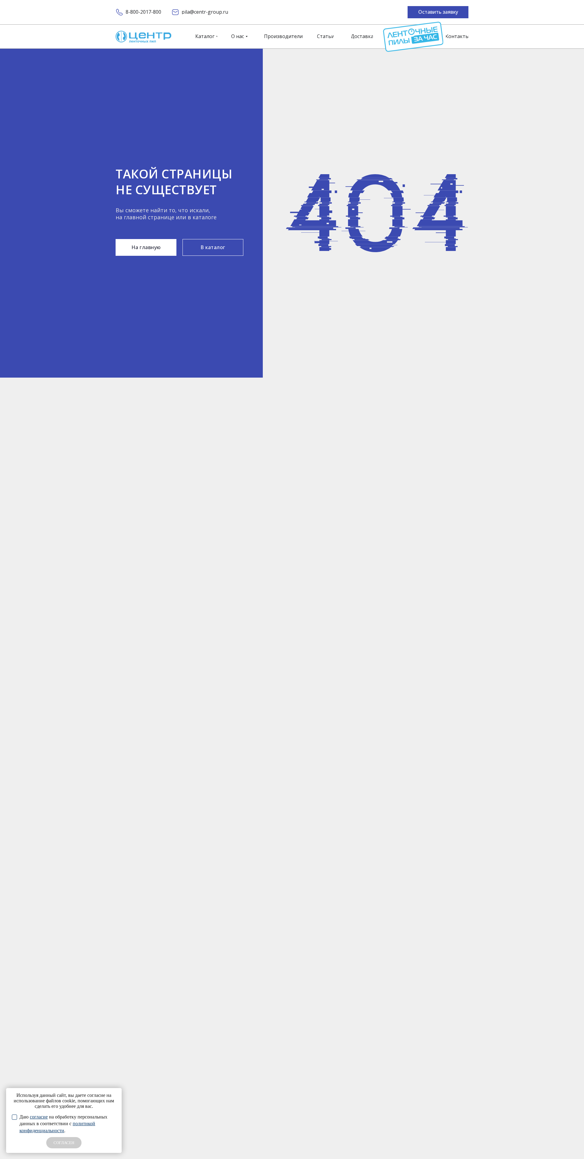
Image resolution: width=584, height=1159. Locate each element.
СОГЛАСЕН (64, 1142)
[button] (438, 12)
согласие (39, 1116)
